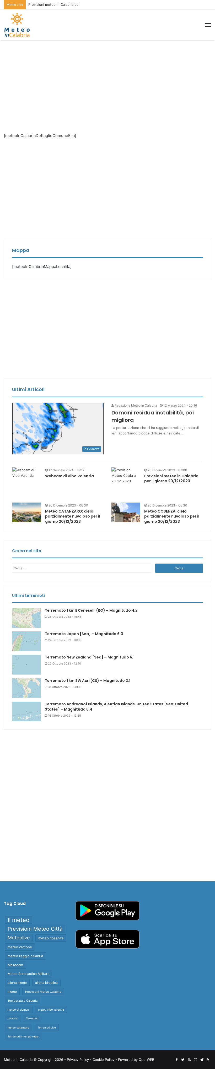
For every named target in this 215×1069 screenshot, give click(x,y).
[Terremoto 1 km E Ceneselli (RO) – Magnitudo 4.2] (26, 618)
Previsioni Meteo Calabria (43, 992)
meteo (12, 992)
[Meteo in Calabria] (17, 25)
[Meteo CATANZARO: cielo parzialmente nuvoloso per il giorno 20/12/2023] (26, 512)
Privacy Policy (78, 1059)
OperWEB (146, 1059)
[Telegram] (201, 1060)
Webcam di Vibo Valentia (69, 476)
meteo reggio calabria (25, 956)
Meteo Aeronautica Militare (28, 974)
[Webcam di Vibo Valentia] (26, 472)
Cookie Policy (103, 1059)
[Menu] (208, 25)
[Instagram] (195, 1060)
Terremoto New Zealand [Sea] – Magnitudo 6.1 (90, 657)
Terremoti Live (47, 1027)
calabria (13, 1018)
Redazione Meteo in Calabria (135, 405)
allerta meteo (17, 983)
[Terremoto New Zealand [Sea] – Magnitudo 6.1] (26, 665)
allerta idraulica (46, 983)
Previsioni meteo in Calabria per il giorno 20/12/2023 (71, 4)
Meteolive (19, 937)
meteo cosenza (50, 938)
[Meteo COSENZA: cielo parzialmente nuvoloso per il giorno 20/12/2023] (125, 512)
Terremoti (32, 1018)
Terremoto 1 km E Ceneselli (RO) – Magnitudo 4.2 (91, 610)
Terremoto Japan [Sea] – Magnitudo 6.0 (84, 633)
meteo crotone (20, 947)
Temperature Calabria (22, 1000)
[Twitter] (183, 1060)
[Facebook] (176, 1060)
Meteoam (15, 965)
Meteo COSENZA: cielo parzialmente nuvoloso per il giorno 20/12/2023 (171, 516)
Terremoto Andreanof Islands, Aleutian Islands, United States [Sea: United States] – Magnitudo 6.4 (116, 706)
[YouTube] (189, 1060)
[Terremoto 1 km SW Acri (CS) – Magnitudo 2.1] (26, 688)
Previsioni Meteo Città (35, 929)
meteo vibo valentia (51, 1009)
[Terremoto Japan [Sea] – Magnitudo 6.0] (26, 641)
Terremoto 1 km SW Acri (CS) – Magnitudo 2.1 (87, 680)
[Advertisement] (107, 82)
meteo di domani (19, 1009)
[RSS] (208, 1060)
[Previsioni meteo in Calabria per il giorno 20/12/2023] (125, 481)
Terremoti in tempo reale (23, 1036)
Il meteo (18, 919)
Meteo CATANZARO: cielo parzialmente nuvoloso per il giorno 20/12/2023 (72, 516)
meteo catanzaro (18, 1027)
